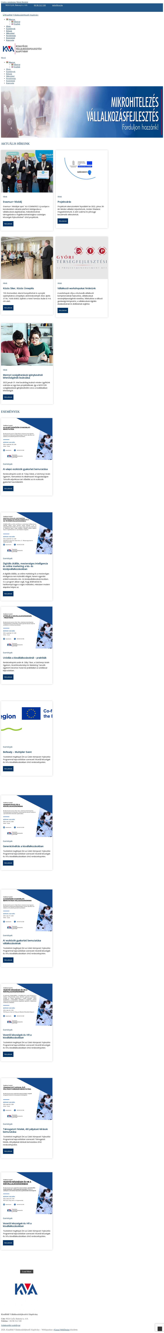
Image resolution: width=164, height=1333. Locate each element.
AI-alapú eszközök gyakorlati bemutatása (25, 469)
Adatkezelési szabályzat (10, 1325)
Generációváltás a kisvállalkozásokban (23, 846)
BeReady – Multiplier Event (17, 751)
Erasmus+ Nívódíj (12, 201)
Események (7, 464)
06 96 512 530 (40, 5)
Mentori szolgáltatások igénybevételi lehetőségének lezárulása (23, 376)
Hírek (5, 196)
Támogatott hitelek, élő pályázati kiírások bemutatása (25, 1130)
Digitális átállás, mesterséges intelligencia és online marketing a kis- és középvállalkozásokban (25, 566)
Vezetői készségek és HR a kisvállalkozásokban (17, 1036)
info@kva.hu (57, 5)
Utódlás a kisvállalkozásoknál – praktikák (24, 657)
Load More (26, 1271)
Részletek (8, 224)
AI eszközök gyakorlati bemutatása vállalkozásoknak (22, 942)
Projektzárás (64, 201)
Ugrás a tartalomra (8, 2)
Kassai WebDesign (62, 1330)
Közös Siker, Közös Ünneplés (18, 288)
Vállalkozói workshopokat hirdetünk (77, 288)
